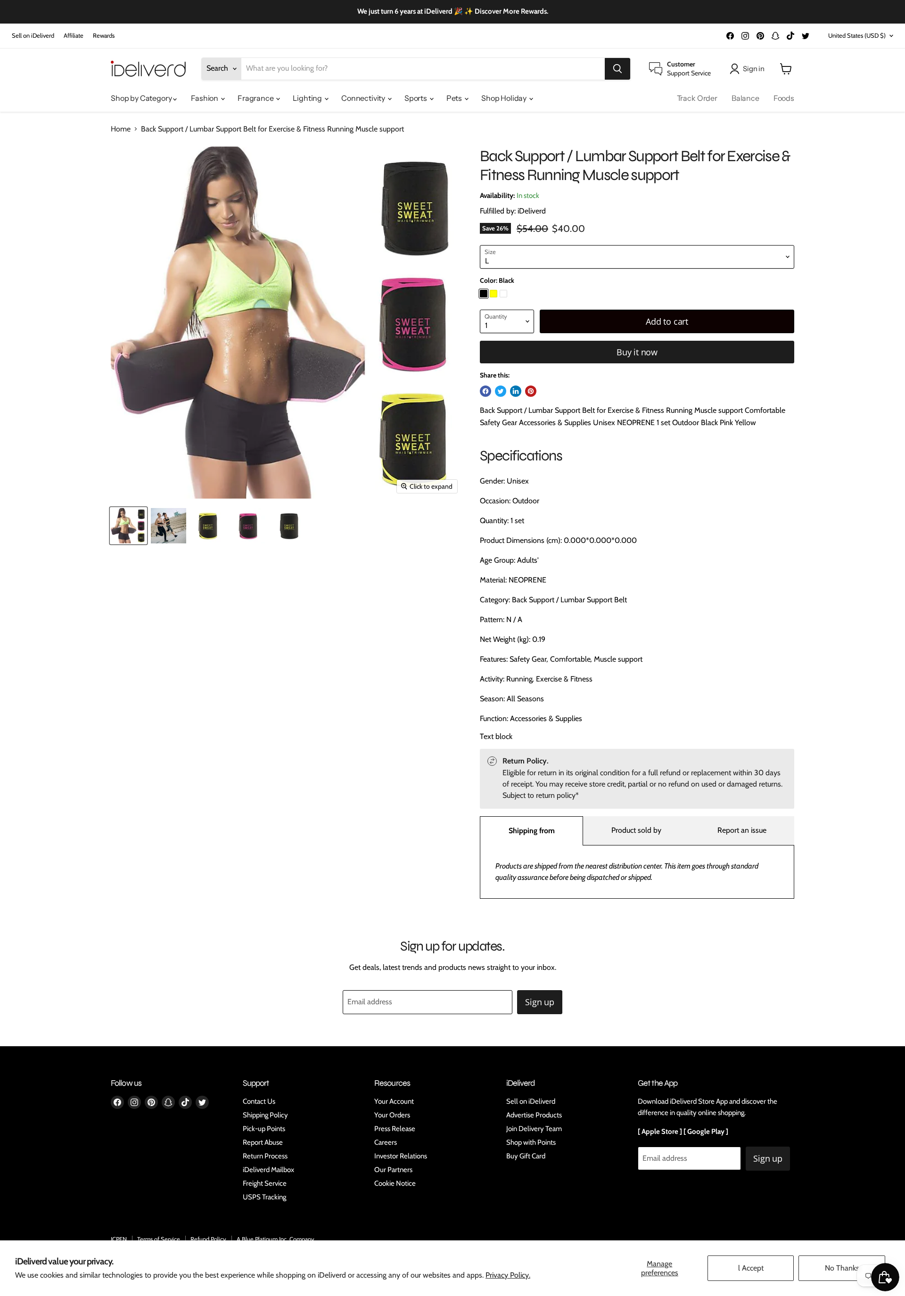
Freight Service (265, 1183)
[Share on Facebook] (485, 391)
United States (857, 35)
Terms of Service (158, 1239)
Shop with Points (531, 1142)
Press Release (394, 1128)
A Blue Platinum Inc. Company (275, 1239)
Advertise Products (534, 1115)
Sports (416, 98)
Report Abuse (263, 1142)
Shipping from (532, 830)
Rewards (104, 35)
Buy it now (637, 352)
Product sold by (636, 830)
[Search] (617, 69)
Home (121, 129)
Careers (385, 1142)
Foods (783, 98)
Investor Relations (400, 1156)
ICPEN (119, 1239)
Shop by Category (142, 98)
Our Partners (393, 1169)
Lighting (308, 98)
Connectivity (364, 98)
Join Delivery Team (534, 1128)
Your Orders (392, 1115)
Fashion (205, 98)
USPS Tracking (264, 1197)
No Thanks (842, 1267)
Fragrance (256, 98)
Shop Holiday (504, 98)
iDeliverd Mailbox (268, 1169)
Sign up (539, 1002)
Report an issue (741, 830)
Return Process (265, 1156)
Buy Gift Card (525, 1156)
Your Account (394, 1101)
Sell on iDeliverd (33, 35)
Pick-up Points (264, 1128)
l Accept (751, 1267)
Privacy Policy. (507, 1275)
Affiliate (73, 35)
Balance (745, 98)
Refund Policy (208, 1239)
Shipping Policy (265, 1115)
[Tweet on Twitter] (500, 391)
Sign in (754, 68)
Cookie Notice (395, 1183)
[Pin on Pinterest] (530, 391)
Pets (454, 98)
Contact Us (259, 1101)
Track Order (697, 98)
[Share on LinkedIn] (515, 391)
